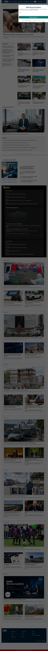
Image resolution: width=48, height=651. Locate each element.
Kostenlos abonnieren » (33, 17)
